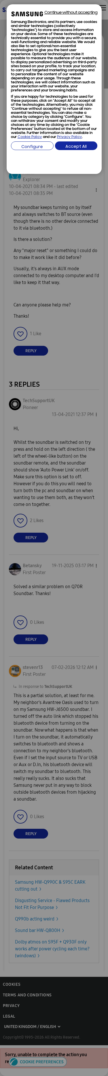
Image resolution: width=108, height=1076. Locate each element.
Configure (32, 147)
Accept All (76, 147)
